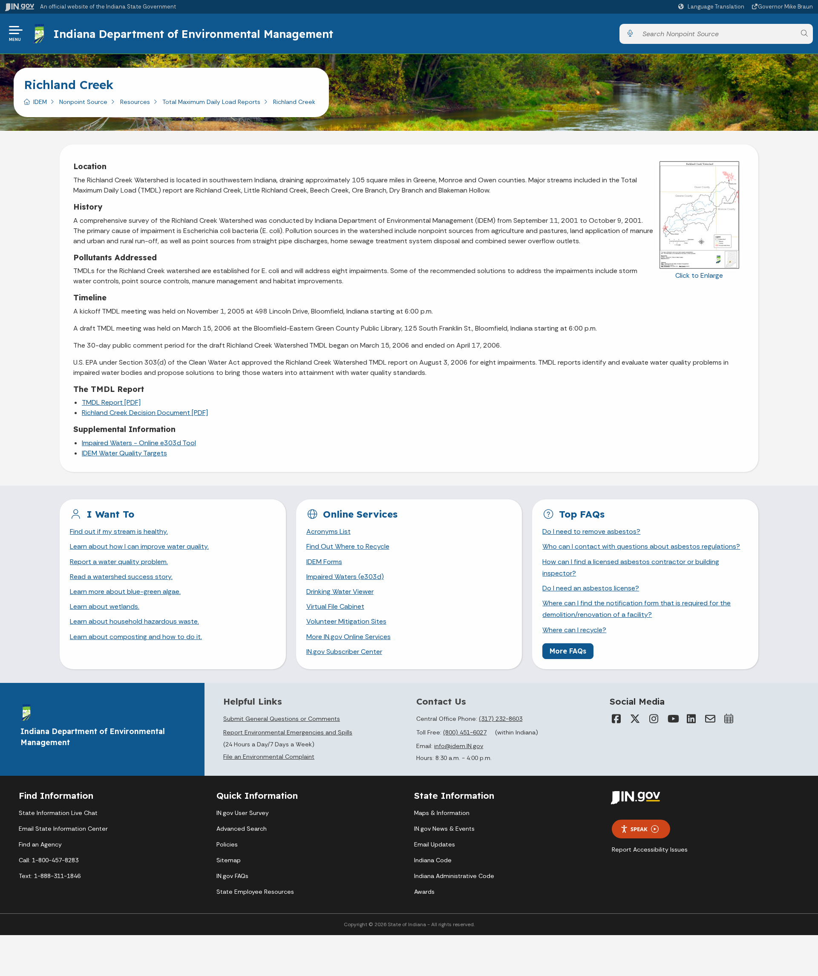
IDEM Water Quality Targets (124, 453)
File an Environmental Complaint (268, 756)
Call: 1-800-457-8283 (48, 860)
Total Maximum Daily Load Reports (211, 102)
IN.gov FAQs (232, 876)
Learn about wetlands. (104, 606)
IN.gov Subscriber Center (344, 651)
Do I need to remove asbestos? (591, 531)
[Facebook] (616, 719)
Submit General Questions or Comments (281, 719)
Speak (639, 829)
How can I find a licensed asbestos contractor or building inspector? (630, 567)
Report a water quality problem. (119, 561)
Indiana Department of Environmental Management (193, 33)
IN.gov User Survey (242, 813)
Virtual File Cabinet (335, 606)
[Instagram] (654, 719)
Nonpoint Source (83, 102)
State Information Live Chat (58, 813)
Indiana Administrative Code (454, 876)
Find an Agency (40, 844)
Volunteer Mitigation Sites (346, 621)
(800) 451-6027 (465, 732)
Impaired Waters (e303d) (345, 576)
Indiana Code (433, 860)
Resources (135, 102)
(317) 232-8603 (500, 719)
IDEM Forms (324, 561)
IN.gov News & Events (444, 828)
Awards (424, 891)
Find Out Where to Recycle (347, 546)
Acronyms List (328, 531)
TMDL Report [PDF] (111, 402)
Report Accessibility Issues (650, 849)
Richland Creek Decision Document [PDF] (145, 412)
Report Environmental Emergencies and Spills (287, 732)
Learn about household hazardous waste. (134, 621)
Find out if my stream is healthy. (119, 531)
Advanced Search (241, 828)
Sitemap (228, 860)
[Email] (710, 719)
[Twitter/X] (635, 719)
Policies (227, 844)
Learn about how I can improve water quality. (139, 546)
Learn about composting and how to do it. (136, 636)
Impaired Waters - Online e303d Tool (139, 442)
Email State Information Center (63, 828)
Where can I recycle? (574, 629)
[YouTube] (673, 719)
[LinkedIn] (691, 719)
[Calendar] (729, 719)
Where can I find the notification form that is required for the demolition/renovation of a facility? (636, 609)
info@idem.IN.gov (458, 746)
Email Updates (434, 844)
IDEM (40, 102)
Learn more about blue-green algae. (125, 591)
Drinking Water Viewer (340, 591)
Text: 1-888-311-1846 (50, 876)
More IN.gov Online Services (348, 636)
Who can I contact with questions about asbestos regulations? (641, 546)
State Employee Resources (255, 891)
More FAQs (568, 651)
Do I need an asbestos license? (590, 588)
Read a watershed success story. (121, 576)
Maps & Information (441, 813)
